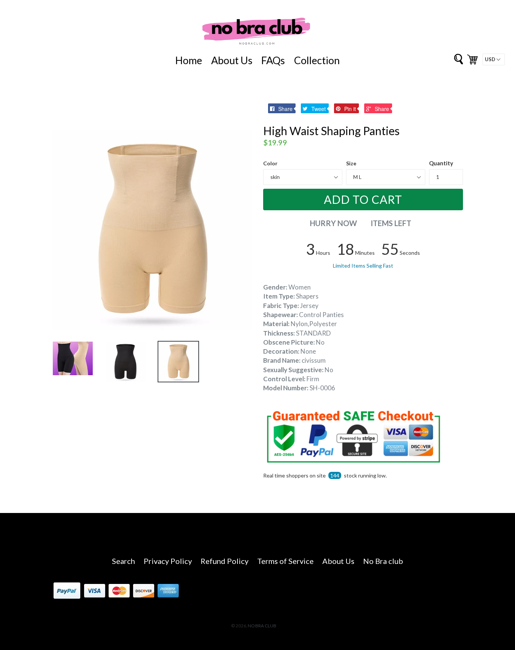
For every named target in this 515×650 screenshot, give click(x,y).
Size (351, 163)
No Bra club (383, 560)
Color (270, 163)
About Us (232, 60)
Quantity (441, 163)
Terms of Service (285, 560)
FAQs (273, 60)
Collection (317, 60)
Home (188, 60)
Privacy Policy (168, 560)
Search (123, 560)
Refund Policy (224, 560)
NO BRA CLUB (262, 625)
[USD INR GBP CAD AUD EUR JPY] (494, 59)
